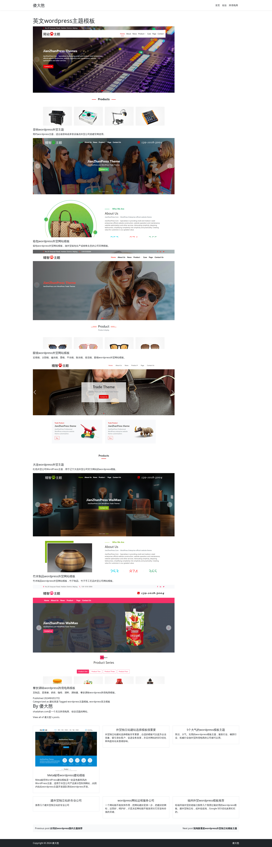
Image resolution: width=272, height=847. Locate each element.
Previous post (58, 828)
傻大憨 (39, 5)
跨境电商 (233, 5)
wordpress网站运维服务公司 (136, 800)
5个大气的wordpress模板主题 (206, 730)
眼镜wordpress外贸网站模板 (51, 353)
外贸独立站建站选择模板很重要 (136, 730)
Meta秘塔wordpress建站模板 (66, 775)
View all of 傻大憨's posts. (46, 717)
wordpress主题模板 (78, 701)
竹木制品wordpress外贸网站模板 (54, 576)
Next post (210, 828)
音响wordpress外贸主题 (48, 129)
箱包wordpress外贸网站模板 (51, 241)
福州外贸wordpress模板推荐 (206, 800)
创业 (224, 5)
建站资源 (54, 701)
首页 (217, 5)
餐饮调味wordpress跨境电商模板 (54, 688)
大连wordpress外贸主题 (48, 464)
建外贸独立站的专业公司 (66, 800)
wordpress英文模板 (99, 701)
